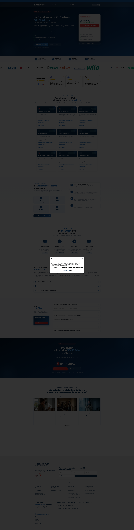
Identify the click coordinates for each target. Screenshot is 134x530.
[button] (82, 258)
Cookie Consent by (66, 270)
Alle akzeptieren (78, 267)
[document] (67, 265)
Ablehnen (67, 267)
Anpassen (56, 267)
